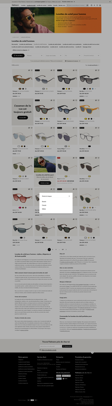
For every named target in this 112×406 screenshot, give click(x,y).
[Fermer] (69, 196)
